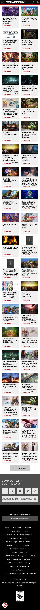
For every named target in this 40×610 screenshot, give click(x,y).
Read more (7, 25)
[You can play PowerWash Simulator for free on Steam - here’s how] (10, 309)
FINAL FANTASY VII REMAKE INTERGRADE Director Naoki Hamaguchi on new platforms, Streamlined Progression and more (10, 366)
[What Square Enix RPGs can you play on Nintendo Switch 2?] (29, 80)
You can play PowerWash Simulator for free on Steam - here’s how (10, 318)
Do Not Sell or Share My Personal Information (20, 573)
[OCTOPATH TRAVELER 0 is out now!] (29, 103)
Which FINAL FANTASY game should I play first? (28, 42)
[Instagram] (35, 491)
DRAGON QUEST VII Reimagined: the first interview (10, 432)
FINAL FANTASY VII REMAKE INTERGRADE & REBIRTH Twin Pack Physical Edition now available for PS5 (29, 320)
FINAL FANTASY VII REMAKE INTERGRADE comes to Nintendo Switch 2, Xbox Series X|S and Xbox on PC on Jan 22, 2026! (29, 435)
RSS (32, 556)
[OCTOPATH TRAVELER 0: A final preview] (10, 126)
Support (28, 527)
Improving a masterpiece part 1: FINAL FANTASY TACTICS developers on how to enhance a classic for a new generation (10, 412)
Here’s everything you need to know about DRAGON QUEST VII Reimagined (10, 455)
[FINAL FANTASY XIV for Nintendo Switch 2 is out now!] (29, 11)
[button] (5, 605)
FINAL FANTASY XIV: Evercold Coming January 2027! (10, 42)
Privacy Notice (25, 535)
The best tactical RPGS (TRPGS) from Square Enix (10, 203)
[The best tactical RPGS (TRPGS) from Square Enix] (10, 194)
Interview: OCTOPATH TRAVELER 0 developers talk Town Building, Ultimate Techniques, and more (10, 159)
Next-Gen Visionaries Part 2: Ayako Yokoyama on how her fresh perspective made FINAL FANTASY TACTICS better (29, 457)
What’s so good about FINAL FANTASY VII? (10, 248)
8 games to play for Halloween (9, 225)
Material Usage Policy (14, 542)
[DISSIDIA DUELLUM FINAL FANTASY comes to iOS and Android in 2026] (10, 286)
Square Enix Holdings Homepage (18, 559)
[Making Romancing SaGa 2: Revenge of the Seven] (10, 378)
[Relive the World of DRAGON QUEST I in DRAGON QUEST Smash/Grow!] (10, 11)
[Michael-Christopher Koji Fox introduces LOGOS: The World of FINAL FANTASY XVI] (10, 263)
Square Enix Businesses (17, 566)
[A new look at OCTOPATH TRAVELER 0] (29, 286)
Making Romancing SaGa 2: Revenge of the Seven (9, 386)
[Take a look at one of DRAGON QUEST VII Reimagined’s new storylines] (29, 149)
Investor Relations (18, 570)
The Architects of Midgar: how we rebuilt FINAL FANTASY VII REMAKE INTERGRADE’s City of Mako (10, 91)
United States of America (20, 519)
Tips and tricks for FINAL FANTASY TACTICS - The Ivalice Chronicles (29, 272)
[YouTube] (20, 491)
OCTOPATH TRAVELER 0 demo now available (9, 180)
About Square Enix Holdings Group (18, 563)
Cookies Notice (12, 545)
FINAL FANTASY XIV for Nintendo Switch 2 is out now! (29, 19)
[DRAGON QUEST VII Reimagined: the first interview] (10, 423)
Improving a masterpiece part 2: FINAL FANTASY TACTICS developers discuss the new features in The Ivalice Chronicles (29, 389)
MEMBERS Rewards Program (15, 556)
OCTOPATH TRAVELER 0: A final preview (10, 134)
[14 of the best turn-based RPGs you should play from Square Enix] (29, 57)
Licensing (25, 545)
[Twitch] (28, 491)
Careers (18, 527)
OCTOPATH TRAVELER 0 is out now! (28, 111)
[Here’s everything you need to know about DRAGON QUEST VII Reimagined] (10, 446)
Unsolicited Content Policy (18, 538)
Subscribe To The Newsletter (20, 499)
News (26, 531)
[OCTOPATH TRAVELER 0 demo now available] (10, 172)
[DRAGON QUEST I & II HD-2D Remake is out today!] (29, 217)
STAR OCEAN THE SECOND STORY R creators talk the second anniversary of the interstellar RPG (29, 205)
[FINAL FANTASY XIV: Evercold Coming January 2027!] (10, 34)
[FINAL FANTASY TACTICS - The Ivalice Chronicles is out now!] (29, 332)
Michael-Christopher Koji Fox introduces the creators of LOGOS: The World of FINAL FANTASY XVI (29, 250)
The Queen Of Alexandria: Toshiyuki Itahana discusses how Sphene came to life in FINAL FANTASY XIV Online (29, 183)
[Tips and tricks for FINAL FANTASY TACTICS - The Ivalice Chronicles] (29, 263)
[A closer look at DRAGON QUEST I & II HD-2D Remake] (10, 332)
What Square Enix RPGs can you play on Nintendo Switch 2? (29, 88)
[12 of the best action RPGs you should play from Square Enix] (10, 57)
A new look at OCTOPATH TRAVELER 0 (26, 294)
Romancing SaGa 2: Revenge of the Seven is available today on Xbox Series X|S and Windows (29, 365)
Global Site (16, 531)
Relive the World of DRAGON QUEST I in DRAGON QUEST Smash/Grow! (10, 20)
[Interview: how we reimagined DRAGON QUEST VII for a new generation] (29, 126)
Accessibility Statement (18, 549)
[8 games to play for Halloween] (10, 217)
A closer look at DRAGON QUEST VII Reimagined (29, 409)
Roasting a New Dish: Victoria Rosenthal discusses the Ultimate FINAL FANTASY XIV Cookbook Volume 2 (10, 113)
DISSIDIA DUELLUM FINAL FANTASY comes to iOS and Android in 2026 (9, 295)
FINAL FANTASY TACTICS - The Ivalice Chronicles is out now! (29, 340)
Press (28, 542)
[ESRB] (20, 601)
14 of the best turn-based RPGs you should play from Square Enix (28, 66)
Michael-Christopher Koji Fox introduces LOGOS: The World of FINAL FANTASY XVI (10, 272)
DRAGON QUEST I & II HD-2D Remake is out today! (29, 225)
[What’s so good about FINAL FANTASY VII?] (10, 240)
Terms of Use (11, 535)
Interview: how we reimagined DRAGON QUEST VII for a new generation (29, 135)
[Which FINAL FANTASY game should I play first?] (29, 34)
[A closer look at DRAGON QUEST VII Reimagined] (29, 401)
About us (8, 527)
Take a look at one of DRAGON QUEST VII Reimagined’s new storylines (29, 158)
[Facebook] (5, 491)
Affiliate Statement (18, 552)
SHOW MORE (20, 468)
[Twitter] (12, 491)
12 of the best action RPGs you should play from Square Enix (10, 65)
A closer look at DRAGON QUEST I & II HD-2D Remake (10, 340)
